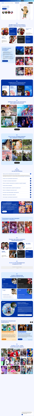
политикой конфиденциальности (24, 413)
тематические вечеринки (27, 176)
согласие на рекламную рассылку (22, 313)
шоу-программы (22, 176)
